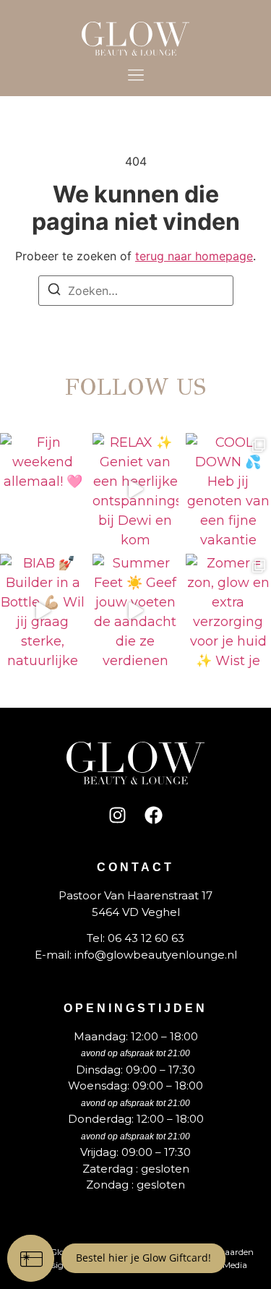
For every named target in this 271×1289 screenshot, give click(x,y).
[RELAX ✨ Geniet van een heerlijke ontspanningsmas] (135, 490)
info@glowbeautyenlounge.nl (155, 955)
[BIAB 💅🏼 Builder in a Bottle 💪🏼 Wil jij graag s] (42, 610)
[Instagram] (118, 815)
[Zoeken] (54, 291)
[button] (135, 76)
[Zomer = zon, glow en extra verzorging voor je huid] (228, 610)
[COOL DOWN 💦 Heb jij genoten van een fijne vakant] (228, 490)
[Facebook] (154, 815)
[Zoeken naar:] (135, 290)
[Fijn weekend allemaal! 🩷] (42, 490)
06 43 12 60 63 (146, 938)
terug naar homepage (194, 256)
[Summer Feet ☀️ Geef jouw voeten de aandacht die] (135, 610)
